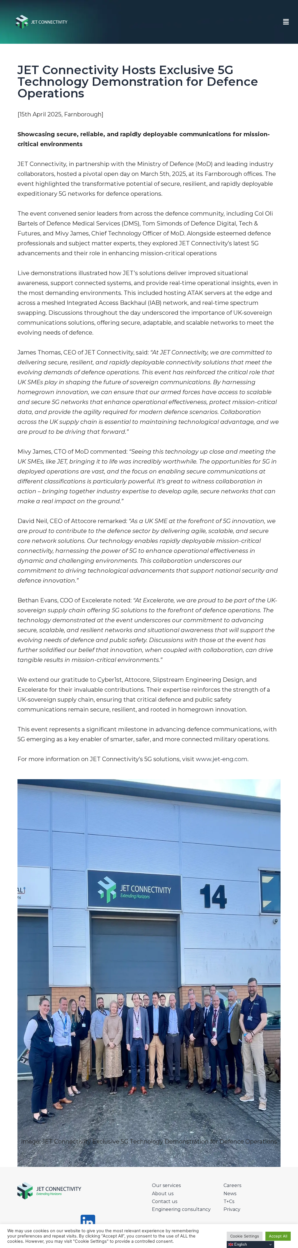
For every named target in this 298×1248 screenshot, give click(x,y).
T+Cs (229, 1201)
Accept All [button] (278, 1236)
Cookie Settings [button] (244, 1236)
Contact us (164, 1201)
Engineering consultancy (181, 1209)
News (230, 1193)
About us (162, 1193)
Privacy (232, 1209)
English (240, 1244)
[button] (286, 21)
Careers (232, 1185)
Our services (166, 1185)
